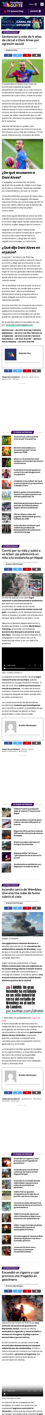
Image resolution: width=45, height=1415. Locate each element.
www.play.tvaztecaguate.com (19, 325)
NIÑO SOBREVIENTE (10, 751)
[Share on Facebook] (8, 55)
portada (23, 751)
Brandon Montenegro (14, 564)
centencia (34, 377)
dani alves (7, 379)
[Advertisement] (22, 407)
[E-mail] (6, 367)
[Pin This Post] (27, 55)
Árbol (24, 749)
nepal (31, 749)
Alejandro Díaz (12, 50)
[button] (42, 4)
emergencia (27, 1099)
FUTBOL (16, 379)
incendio (38, 1099)
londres (6, 1101)
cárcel (25, 377)
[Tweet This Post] (17, 55)
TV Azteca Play (15, 11)
